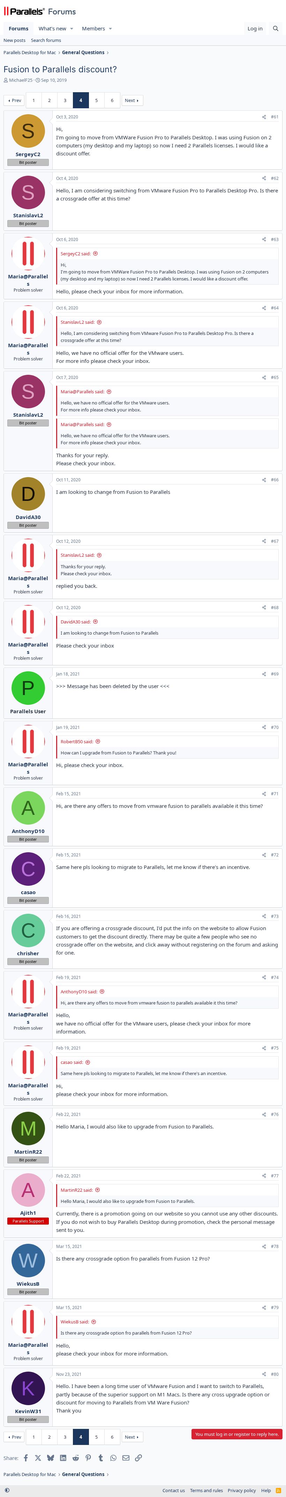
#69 (275, 674)
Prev (16, 100)
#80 (275, 1374)
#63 (275, 239)
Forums (18, 28)
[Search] (276, 28)
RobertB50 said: (77, 741)
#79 (275, 1307)
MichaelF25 (20, 80)
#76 (275, 1114)
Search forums (46, 40)
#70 (275, 727)
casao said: (72, 1062)
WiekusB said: (75, 1322)
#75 (275, 1048)
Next (130, 100)
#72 (275, 855)
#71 (275, 794)
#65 (275, 377)
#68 (275, 608)
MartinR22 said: (77, 1190)
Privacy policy (242, 1490)
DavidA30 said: (76, 622)
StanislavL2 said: (78, 322)
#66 (275, 480)
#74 (275, 977)
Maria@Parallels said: (82, 391)
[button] (72, 28)
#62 (275, 178)
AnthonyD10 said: (79, 991)
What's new (52, 28)
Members (93, 28)
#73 (275, 916)
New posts (14, 40)
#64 (275, 308)
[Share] (264, 117)
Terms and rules (206, 1490)
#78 (275, 1246)
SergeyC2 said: (76, 253)
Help (266, 1490)
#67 (275, 541)
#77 (275, 1176)
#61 (275, 117)
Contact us (174, 1490)
